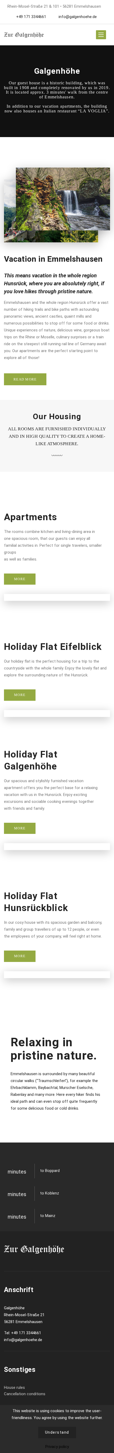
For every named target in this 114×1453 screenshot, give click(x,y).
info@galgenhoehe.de (77, 16)
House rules (14, 1387)
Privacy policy (57, 1446)
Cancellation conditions (24, 1393)
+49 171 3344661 (31, 16)
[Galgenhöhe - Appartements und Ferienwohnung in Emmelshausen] (24, 34)
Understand (57, 1432)
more (19, 579)
